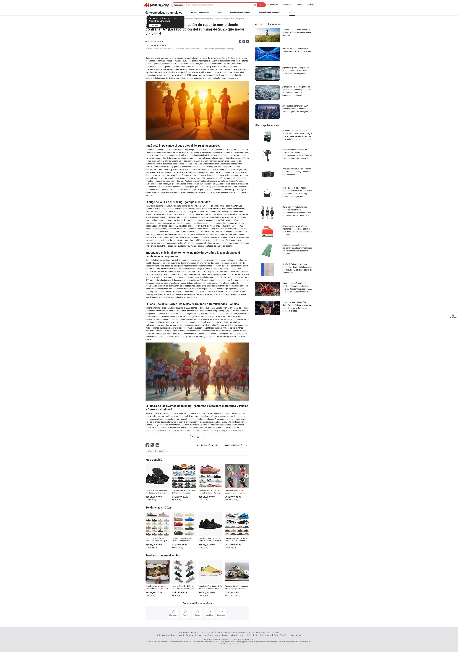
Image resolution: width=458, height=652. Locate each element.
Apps (299, 5)
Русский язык (207, 635)
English (173, 635)
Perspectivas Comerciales (165, 12)
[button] (254, 5)
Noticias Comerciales (199, 12)
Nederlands (233, 635)
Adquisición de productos (269, 12)
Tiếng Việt (283, 635)
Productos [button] (178, 5)
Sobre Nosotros (184, 632)
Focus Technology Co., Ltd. (224, 639)
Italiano (217, 635)
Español (181, 635)
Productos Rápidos (262, 632)
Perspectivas (275, 632)
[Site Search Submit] (261, 4)
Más (291, 12)
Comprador (287, 5)
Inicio (219, 12)
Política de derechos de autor (157, 451)
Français (198, 635)
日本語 (255, 635)
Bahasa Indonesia (295, 635)
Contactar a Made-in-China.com (243, 632)
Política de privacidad (224, 632)
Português (189, 635)
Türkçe (276, 635)
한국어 (248, 635)
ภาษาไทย (268, 635)
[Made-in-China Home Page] (156, 4)
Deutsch (225, 635)
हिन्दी (261, 635)
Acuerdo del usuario (207, 632)
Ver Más (155, 25)
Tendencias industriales (240, 12)
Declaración (195, 632)
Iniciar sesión (273, 5)
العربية (242, 635)
